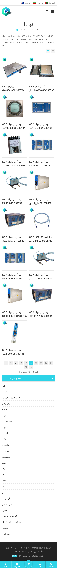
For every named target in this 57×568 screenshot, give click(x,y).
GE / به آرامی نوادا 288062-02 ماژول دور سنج (40, 201)
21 (51, 363)
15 (21, 363)
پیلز (3, 474)
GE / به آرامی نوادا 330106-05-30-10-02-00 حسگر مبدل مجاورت (41, 126)
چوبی (4, 415)
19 (41, 363)
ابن (3, 385)
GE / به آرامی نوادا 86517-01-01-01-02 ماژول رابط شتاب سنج (40, 163)
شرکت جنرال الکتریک (11, 522)
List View (53, 51)
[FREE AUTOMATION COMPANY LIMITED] (7, 11)
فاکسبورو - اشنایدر (10, 516)
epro (4, 480)
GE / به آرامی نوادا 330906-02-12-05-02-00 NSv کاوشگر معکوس (41, 314)
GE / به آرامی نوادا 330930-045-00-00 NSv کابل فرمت (14, 314)
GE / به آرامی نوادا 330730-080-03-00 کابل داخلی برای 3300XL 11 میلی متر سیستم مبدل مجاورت (41, 88)
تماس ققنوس (8, 504)
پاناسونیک (6, 456)
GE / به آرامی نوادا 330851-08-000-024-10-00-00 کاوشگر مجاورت (13, 351)
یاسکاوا (5, 433)
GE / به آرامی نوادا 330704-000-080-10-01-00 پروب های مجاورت (13, 88)
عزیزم (5, 391)
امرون (5, 510)
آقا (3, 486)
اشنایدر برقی (7, 403)
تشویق (5, 528)
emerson (6, 450)
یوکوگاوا (5, 439)
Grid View (48, 51)
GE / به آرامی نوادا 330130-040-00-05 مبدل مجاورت (12, 201)
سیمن (4, 492)
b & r (4, 409)
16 (26, 363)
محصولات (30, 29)
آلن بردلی (6, 498)
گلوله (4, 468)
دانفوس (5, 445)
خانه (21, 29)
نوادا (4, 427)
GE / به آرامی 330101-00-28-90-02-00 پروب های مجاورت (40, 239)
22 (26, 367)
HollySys (6, 533)
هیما (4, 462)
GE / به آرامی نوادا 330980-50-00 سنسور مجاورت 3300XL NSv (40, 276)
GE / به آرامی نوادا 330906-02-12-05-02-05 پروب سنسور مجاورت (13, 163)
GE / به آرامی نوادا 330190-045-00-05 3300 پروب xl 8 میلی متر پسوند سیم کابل (12, 276)
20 (46, 363)
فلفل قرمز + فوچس (11, 397)
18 (36, 363)
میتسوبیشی (7, 421)
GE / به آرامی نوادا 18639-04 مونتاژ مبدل (13, 238)
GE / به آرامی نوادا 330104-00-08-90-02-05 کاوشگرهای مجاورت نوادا (14, 126)
